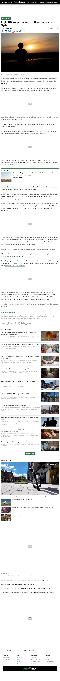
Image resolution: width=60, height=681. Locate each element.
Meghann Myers (18, 177)
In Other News (6, 329)
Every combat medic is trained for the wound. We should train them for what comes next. (27, 592)
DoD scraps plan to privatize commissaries (13, 405)
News (27, 2)
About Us (47, 657)
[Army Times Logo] (19, 2)
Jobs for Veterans (49, 661)
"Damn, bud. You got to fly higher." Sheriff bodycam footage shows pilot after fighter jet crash (32, 507)
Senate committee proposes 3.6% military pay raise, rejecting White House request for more (19, 430)
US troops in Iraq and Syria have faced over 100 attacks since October (33, 173)
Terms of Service (7, 659)
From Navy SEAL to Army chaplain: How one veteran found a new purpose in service (26, 588)
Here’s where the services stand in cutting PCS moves (17, 369)
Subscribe (19, 657)
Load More (30, 453)
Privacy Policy (6, 657)
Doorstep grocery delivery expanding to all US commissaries (19, 442)
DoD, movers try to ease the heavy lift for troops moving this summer (18, 382)
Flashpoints (42, 2)
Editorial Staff (34, 663)
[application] (30, 478)
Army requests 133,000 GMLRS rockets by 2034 (22, 499)
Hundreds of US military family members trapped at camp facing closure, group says (26, 576)
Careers (47, 659)
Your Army (6, 18)
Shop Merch (20, 663)
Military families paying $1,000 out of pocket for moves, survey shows (19, 418)
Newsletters (20, 659)
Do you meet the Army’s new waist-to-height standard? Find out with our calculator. (20, 357)
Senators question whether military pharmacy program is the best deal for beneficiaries (19, 333)
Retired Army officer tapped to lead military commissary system (20, 344)
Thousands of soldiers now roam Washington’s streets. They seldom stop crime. (24, 580)
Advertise (33, 657)
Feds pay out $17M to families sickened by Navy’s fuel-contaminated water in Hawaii (17, 394)
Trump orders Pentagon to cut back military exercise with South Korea (27, 515)
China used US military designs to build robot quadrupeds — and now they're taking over (25, 496)
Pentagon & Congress (51, 2)
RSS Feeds (19, 661)
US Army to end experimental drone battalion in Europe (17, 584)
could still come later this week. (15, 266)
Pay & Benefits (33, 2)
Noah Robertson (7, 28)
